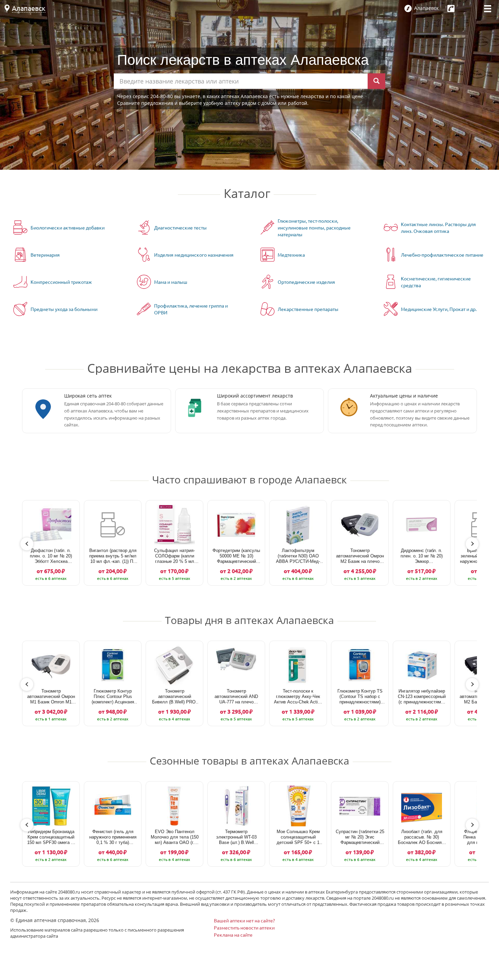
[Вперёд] (472, 544)
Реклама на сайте (233, 935)
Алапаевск (28, 8)
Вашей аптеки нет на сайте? (244, 920)
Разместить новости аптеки (244, 927)
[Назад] (27, 544)
